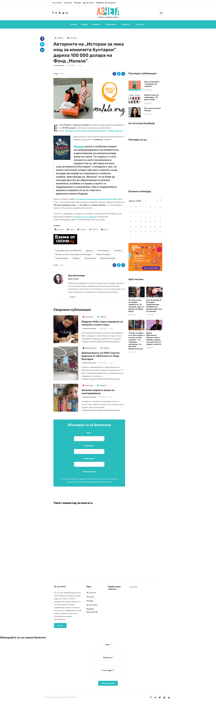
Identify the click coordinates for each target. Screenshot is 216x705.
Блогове (139, 24)
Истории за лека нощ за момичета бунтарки (73, 254)
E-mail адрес (89, 458)
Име (89, 433)
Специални (111, 24)
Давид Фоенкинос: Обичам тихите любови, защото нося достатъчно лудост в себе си (153, 338)
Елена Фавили (103, 250)
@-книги (126, 24)
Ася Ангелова (59, 65)
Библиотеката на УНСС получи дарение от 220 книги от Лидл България (101, 356)
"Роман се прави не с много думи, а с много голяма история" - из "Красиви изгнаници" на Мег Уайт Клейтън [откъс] (136, 341)
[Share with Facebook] (114, 74)
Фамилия (89, 446)
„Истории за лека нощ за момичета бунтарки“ (85, 131)
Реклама (77, 3)
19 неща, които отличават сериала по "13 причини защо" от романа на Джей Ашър (136, 305)
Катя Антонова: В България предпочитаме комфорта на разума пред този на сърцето (154, 305)
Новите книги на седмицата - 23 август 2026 (151, 97)
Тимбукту (76, 258)
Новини (95, 24)
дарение (89, 250)
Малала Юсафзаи (103, 254)
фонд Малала (90, 258)
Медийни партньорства (105, 3)
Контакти (68, 3)
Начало (73, 24)
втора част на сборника (86, 217)
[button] (89, 98)
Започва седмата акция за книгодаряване (98, 392)
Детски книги (88, 3)
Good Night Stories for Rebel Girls (68, 250)
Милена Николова (89, 328)
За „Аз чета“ (57, 3)
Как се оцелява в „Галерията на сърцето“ (151, 84)
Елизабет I (118, 250)
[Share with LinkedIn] (123, 74)
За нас (60, 625)
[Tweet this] (119, 74)
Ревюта (84, 24)
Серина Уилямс (61, 258)
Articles (72, 297)
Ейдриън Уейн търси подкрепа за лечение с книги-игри (102, 323)
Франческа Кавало (108, 258)
